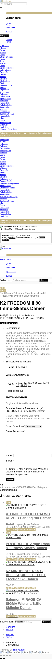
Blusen (3, 74)
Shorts (2, 172)
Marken (9, 629)
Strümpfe (4, 72)
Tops (2, 61)
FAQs (9, 637)
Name (9, 455)
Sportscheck (22, 375)
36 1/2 (19, 383)
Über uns (10, 627)
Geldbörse (4, 207)
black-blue (21, 367)
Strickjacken (5, 148)
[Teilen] (7, 655)
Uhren (2, 118)
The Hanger (19, 649)
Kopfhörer (4, 127)
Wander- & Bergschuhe (9, 183)
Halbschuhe (5, 96)
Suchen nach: (6, 280)
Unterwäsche (5, 70)
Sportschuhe (5, 98)
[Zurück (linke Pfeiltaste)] (1, 658)
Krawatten (4, 210)
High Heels (4, 90)
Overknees (4, 92)
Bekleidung (4, 46)
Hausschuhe (5, 103)
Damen (9, 293)
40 (43, 383)
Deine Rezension (15, 431)
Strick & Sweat (6, 57)
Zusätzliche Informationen (19, 361)
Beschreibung (13, 328)
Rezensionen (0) (14, 391)
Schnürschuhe (6, 85)
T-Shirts (3, 63)
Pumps (3, 87)
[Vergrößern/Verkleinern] (1, 655)
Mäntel (3, 52)
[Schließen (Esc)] (10, 655)
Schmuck (4, 125)
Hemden (3, 153)
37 (25, 383)
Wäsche (3, 168)
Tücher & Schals (7, 114)
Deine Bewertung (15, 426)
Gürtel (2, 120)
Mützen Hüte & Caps (8, 129)
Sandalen (4, 101)
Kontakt (10, 634)
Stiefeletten (5, 81)
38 (28, 383)
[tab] (29, 342)
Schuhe (3, 77)
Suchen (44, 280)
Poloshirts (4, 144)
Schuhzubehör (6, 105)
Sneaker (3, 79)
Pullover (3, 146)
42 (29, 385)
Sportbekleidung (6, 68)
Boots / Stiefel (6, 181)
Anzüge (3, 164)
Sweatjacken (5, 150)
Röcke (2, 66)
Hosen (2, 59)
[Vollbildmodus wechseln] (4, 655)
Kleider (3, 48)
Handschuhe (5, 116)
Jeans (2, 55)
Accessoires (5, 107)
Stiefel (2, 83)
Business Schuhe (7, 188)
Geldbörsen (5, 112)
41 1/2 (24, 385)
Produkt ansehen (8, 323)
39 (32, 383)
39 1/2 (38, 383)
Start (2, 293)
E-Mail (10, 460)
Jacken (3, 50)
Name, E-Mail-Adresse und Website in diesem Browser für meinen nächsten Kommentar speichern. (27, 472)
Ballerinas (4, 94)
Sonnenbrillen (5, 123)
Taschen (3, 109)
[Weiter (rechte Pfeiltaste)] (4, 658)
